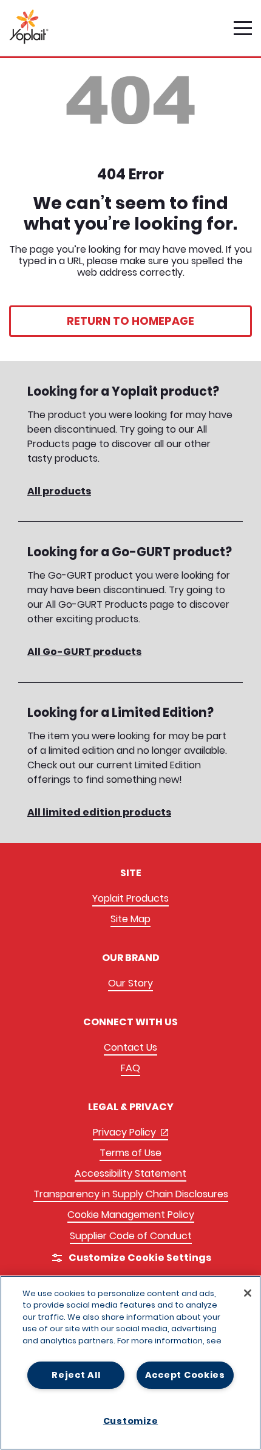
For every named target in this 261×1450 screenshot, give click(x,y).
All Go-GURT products (84, 652)
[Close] (247, 1293)
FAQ (130, 1068)
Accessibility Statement (130, 1173)
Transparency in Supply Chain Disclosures (130, 1194)
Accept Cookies (185, 1375)
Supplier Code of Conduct (131, 1236)
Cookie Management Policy (130, 1215)
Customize (130, 1421)
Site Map (130, 919)
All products (59, 491)
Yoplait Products (130, 898)
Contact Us (130, 1047)
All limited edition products (99, 812)
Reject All (76, 1375)
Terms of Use (130, 1153)
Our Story (130, 983)
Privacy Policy (130, 1132)
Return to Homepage (130, 320)
